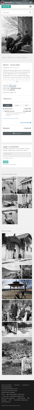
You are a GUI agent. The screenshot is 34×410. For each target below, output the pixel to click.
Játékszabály (21, 398)
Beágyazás (8, 98)
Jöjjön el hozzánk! (6, 385)
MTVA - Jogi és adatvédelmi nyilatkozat (12, 394)
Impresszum (25, 385)
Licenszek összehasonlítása (11, 118)
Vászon (17, 105)
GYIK (10, 400)
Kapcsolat (17, 385)
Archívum (13, 2)
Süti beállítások (5, 401)
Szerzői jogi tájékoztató (8, 398)
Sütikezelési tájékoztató (21, 400)
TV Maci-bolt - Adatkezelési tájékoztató (12, 396)
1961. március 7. (14, 67)
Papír (26, 105)
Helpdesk (4, 400)
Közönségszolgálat (6, 386)
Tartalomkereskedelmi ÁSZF (9, 388)
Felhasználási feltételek (8, 392)
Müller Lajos (13, 85)
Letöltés (8, 105)
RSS (28, 398)
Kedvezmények (25, 122)
